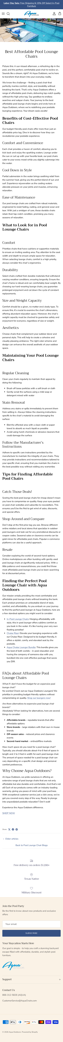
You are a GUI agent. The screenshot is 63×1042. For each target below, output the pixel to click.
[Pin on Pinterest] (17, 829)
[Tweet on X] (9, 829)
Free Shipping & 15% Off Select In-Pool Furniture (31, 5)
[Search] (9, 13)
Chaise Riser (13, 633)
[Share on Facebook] (13, 829)
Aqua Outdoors (15, 1032)
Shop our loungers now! (39, 697)
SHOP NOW (8, 813)
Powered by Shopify (30, 1032)
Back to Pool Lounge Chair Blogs (32, 845)
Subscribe (31, 933)
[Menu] (3, 13)
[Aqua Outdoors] (31, 14)
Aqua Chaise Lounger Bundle (21, 647)
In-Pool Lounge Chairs (18, 619)
